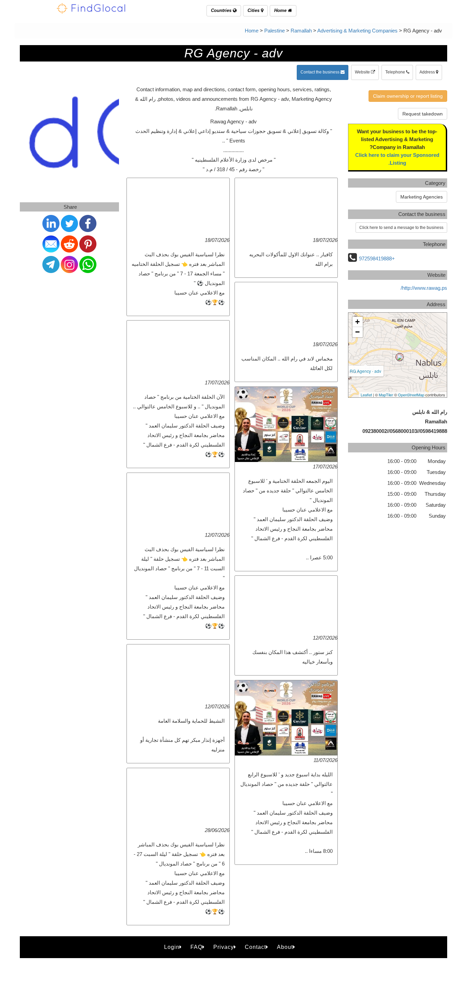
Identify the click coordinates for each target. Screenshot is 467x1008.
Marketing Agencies (421, 197)
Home (281, 10)
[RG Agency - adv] (400, 357)
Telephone (395, 72)
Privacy (223, 947)
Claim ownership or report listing (408, 96)
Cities (254, 10)
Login (171, 947)
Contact (255, 947)
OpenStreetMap (411, 394)
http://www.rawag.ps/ (424, 288)
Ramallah (301, 30)
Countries (222, 10)
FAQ (196, 947)
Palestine (274, 30)
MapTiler (386, 394)
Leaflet (366, 394)
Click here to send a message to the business (401, 227)
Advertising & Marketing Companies (357, 30)
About (285, 947)
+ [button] (357, 321)
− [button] (357, 332)
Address (427, 72)
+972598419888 (377, 258)
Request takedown (422, 114)
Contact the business (321, 72)
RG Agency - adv (365, 371)
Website (363, 72)
